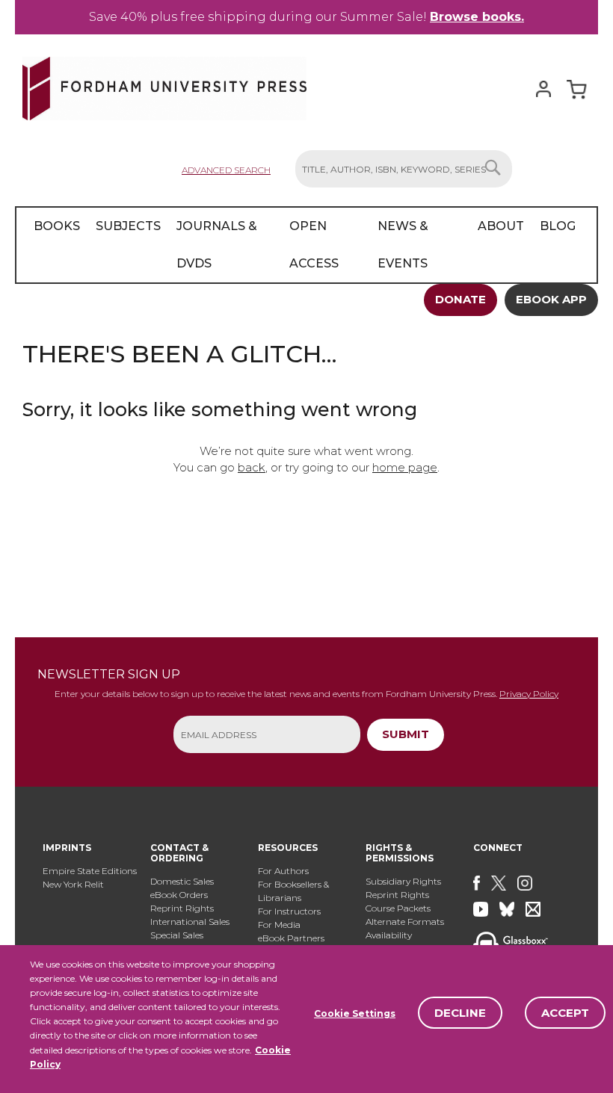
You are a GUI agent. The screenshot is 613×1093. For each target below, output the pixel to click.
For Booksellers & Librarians (293, 891)
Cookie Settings (354, 1013)
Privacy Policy (528, 693)
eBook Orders (179, 894)
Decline (460, 1013)
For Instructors (289, 911)
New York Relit (73, 884)
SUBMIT (405, 734)
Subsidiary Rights (403, 881)
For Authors (283, 870)
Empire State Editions (90, 870)
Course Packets (398, 908)
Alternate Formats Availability (405, 928)
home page (404, 467)
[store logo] (164, 85)
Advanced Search (226, 170)
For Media (279, 924)
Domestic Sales (182, 881)
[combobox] (403, 169)
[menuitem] (57, 245)
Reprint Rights (182, 908)
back (251, 467)
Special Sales (176, 935)
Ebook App (551, 299)
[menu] (306, 245)
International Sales (190, 921)
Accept (565, 1013)
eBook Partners (291, 938)
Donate (460, 299)
